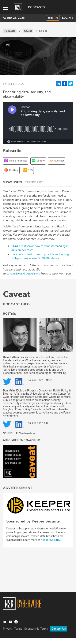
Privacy (7, 629)
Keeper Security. (51, 540)
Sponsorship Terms (36, 629)
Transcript (34, 182)
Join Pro (53, 18)
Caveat (16, 294)
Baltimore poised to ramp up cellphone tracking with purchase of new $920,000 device (40, 256)
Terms (18, 629)
